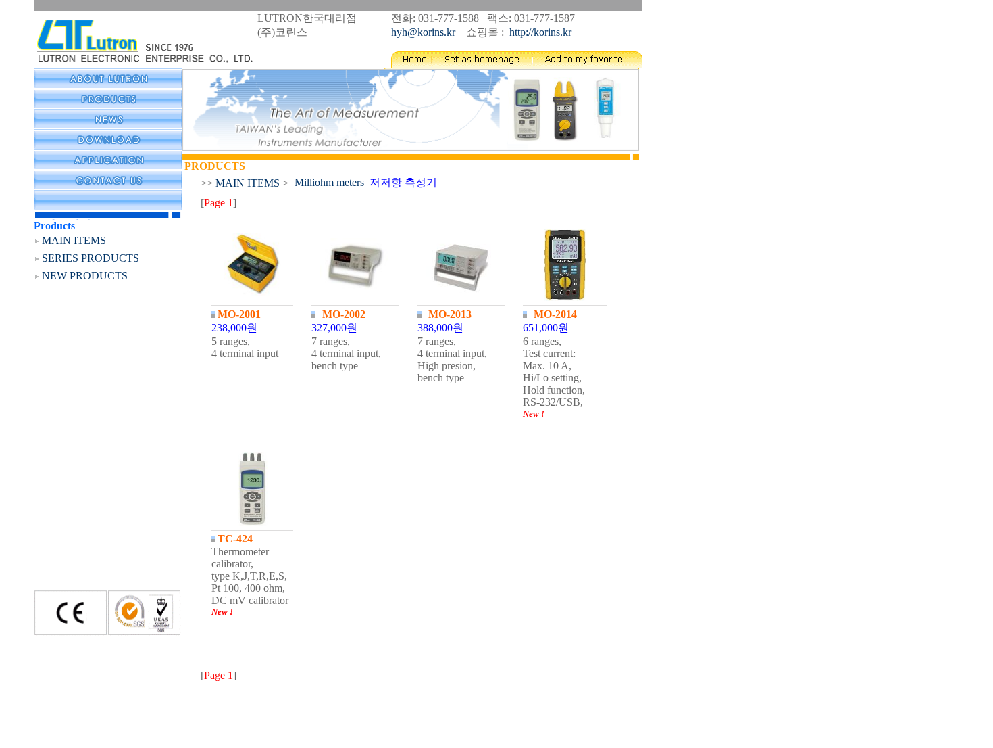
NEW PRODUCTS (85, 275)
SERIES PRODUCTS (90, 258)
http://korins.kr (540, 32)
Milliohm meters (329, 182)
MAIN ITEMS (74, 240)
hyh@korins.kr (426, 32)
